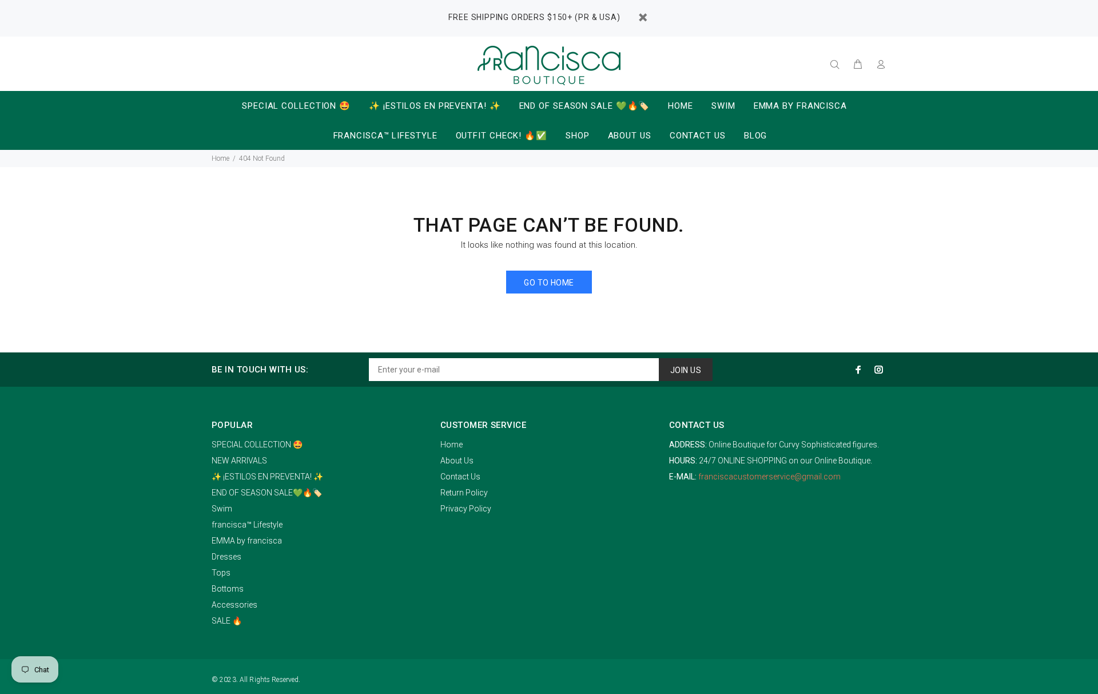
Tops (221, 572)
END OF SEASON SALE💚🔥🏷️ (267, 492)
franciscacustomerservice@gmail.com (769, 476)
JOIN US (685, 370)
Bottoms (228, 588)
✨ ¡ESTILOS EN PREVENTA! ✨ (267, 476)
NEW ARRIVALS (239, 460)
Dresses (226, 556)
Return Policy (464, 492)
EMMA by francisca (247, 540)
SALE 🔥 (227, 620)
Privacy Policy (465, 508)
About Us (457, 460)
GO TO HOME (549, 282)
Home (220, 158)
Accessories (234, 604)
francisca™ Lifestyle (247, 524)
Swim (222, 508)
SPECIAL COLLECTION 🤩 (257, 444)
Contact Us (460, 476)
